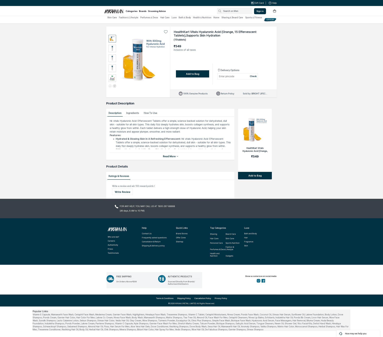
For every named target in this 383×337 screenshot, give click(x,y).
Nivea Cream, (233, 314)
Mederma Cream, (103, 314)
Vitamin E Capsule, (42, 314)
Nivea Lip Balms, (256, 317)
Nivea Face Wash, (122, 317)
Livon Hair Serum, (320, 317)
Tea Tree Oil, (189, 317)
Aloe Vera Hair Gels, (140, 326)
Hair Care (165, 17)
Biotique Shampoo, (225, 323)
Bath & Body (185, 17)
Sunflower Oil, (298, 314)
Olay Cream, (136, 320)
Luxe (174, 17)
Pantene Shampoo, (105, 323)
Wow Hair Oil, (198, 329)
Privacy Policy (221, 298)
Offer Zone (181, 237)
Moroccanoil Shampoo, (306, 326)
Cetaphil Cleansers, (238, 317)
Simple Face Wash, (221, 320)
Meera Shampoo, (128, 329)
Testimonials (113, 253)
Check (253, 76)
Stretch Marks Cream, (188, 323)
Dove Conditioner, (160, 326)
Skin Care (112, 17)
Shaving (213, 234)
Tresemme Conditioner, (49, 329)
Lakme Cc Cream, (104, 317)
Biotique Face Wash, (241, 320)
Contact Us (147, 233)
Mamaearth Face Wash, (62, 314)
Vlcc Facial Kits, (305, 323)
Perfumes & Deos (149, 17)
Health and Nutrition (214, 254)
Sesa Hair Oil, (214, 326)
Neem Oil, (279, 323)
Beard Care (231, 234)
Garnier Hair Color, (66, 317)
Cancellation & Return (151, 242)
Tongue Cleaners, (265, 323)
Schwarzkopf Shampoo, (55, 326)
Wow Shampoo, (150, 320)
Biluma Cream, (313, 320)
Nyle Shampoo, (141, 323)
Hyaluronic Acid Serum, (263, 320)
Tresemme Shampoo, (177, 314)
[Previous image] (110, 86)
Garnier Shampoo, (237, 329)
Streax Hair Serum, (281, 314)
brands (142, 11)
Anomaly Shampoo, (250, 326)
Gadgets (229, 256)
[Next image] (114, 86)
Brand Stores (182, 233)
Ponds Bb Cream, (302, 317)
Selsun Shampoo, (88, 320)
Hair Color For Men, (85, 317)
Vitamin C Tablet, (196, 314)
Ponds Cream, (50, 317)
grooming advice (157, 11)
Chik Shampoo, (111, 329)
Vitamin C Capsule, (124, 323)
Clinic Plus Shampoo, (201, 320)
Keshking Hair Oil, (70, 329)
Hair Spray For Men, (164, 329)
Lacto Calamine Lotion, (68, 320)
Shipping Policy (184, 298)
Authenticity (113, 245)
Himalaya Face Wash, (155, 314)
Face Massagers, (283, 320)
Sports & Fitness (253, 17)
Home (216, 17)
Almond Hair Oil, (95, 326)
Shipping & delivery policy (153, 246)
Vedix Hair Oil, (122, 320)
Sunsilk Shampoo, (47, 320)
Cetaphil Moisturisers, (216, 314)
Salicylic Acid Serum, (246, 323)
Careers (111, 241)
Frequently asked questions (154, 237)
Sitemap (179, 242)
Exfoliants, (270, 317)
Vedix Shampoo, (183, 329)
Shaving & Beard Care (232, 17)
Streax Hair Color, (106, 320)
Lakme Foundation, (315, 314)
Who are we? (113, 237)
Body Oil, (83, 329)
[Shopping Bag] (274, 11)
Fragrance (248, 242)
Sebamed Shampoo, (77, 326)
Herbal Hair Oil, (96, 329)
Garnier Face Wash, (122, 314)
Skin (246, 246)
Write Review (122, 191)
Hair (246, 237)
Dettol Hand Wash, (322, 323)
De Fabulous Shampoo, (216, 329)
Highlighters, (139, 314)
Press (110, 249)
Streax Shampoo (255, 329)
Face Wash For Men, (218, 317)
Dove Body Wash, (198, 326)
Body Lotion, (331, 314)
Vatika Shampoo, (268, 326)
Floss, (107, 326)
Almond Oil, (202, 317)
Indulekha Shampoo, (55, 323)
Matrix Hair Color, (286, 326)
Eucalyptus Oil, (183, 320)
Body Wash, (137, 317)
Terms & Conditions (165, 298)
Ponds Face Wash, (250, 314)
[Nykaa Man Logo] (114, 10)
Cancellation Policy (202, 298)
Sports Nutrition (233, 243)
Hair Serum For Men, (120, 326)
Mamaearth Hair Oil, (230, 326)
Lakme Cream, (88, 323)
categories (131, 11)
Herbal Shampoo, (327, 326)
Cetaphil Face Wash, (85, 314)
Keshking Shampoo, (179, 326)
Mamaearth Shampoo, (154, 317)
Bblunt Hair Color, (145, 329)
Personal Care (216, 243)
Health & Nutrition (202, 17)
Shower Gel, (291, 323)
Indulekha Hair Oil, (284, 317)
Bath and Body (250, 233)
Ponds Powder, (72, 323)
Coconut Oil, (266, 314)
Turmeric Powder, (167, 320)
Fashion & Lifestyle (128, 17)
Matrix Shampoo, (174, 317)
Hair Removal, (299, 320)
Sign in (260, 11)
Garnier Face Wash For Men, (163, 323)
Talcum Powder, (208, 323)
